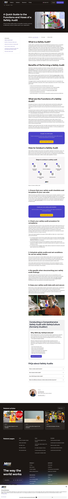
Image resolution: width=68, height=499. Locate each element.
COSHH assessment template (55, 440)
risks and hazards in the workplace (37, 112)
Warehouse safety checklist (55, 445)
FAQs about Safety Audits (9, 51)
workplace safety (56, 75)
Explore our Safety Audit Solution (46, 141)
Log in (54, 2)
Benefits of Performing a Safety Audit (10, 42)
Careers (49, 479)
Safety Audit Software (22, 442)
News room (50, 481)
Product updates (33, 469)
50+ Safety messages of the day (40, 447)
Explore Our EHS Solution (36, 356)
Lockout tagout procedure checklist (56, 447)
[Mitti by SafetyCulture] (6, 3)
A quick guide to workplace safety (40, 452)
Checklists (52, 438)
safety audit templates (38, 200)
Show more (60, 408)
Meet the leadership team (52, 483)
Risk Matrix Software (22, 447)
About (49, 477)
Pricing (31, 465)
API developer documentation (53, 469)
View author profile (41, 395)
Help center (50, 465)
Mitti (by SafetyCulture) (34, 471)
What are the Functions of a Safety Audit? (11, 44)
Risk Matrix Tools (22, 445)
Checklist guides (33, 481)
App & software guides (34, 479)
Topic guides (8, 5)
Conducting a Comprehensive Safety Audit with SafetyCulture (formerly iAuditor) (11, 49)
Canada (40, 245)
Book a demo (32, 467)
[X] (15, 480)
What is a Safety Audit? (9, 40)
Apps (20, 438)
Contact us (50, 467)
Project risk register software (23, 440)
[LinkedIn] (17, 480)
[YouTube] (13, 480)
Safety (11, 5)
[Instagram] (20, 480)
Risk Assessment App (22, 450)
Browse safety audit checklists (46, 215)
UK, (41, 241)
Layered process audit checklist (56, 450)
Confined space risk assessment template (57, 442)
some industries (31, 69)
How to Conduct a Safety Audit (10, 46)
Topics (36, 438)
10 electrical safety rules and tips (40, 450)
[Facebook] (19, 480)
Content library (32, 477)
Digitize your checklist (52, 471)
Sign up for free (60, 2)
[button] (46, 305)
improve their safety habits (52, 90)
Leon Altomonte (35, 37)
